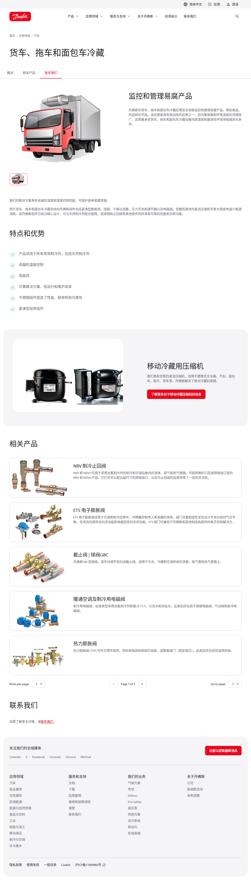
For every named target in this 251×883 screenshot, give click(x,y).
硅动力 (132, 827)
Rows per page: (19, 684)
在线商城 (134, 833)
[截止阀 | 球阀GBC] (39, 566)
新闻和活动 (195, 789)
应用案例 (75, 795)
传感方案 (134, 814)
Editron (132, 795)
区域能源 (15, 802)
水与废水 (15, 846)
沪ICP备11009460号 (88, 865)
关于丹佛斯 (196, 776)
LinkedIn (15, 757)
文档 (72, 783)
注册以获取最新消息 (223, 751)
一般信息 (50, 865)
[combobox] (38, 684)
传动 (131, 789)
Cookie (65, 865)
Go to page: (218, 684)
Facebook (38, 757)
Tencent (70, 757)
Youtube (55, 757)
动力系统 (134, 821)
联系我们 (51, 73)
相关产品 (29, 73)
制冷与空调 (17, 839)
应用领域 (24, 35)
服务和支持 (77, 776)
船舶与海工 (17, 827)
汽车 (37, 35)
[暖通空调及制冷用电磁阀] (39, 611)
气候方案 (134, 783)
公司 (190, 783)
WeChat (86, 757)
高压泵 (132, 808)
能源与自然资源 (20, 808)
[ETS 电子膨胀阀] (39, 522)
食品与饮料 (17, 814)
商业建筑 (15, 789)
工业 (12, 821)
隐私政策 (15, 865)
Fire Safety (135, 802)
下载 (72, 789)
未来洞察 (193, 795)
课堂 (72, 808)
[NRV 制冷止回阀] (39, 477)
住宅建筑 (15, 795)
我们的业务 (137, 776)
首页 (12, 35)
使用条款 (33, 865)
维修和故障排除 (80, 802)
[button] (213, 4)
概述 (10, 73)
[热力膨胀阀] (39, 655)
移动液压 (15, 833)
